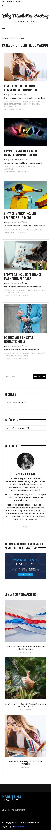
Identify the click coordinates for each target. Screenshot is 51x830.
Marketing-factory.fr (12, 1)
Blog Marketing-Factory (25, 15)
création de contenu (28, 101)
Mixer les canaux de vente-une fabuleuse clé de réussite (25, 647)
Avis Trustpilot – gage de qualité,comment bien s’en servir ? (25, 705)
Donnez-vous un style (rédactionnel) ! (19, 339)
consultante (12, 481)
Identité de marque (27, 167)
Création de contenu (28, 353)
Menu (25, 30)
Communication (11, 101)
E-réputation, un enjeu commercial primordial (20, 87)
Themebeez (19, 826)
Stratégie (20, 293)
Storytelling (36, 230)
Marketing (8, 169)
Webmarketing (10, 106)
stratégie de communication (26, 104)
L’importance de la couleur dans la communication (23, 152)
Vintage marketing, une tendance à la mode (20, 215)
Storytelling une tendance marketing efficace (23, 276)
